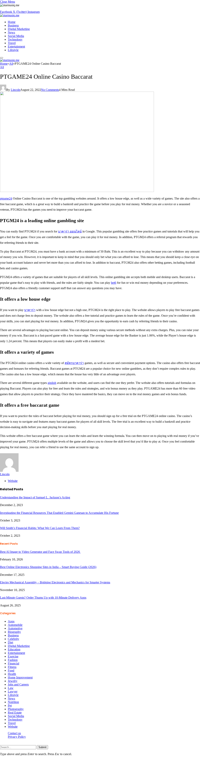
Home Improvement (20, 677)
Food (11, 670)
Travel (12, 43)
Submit (42, 747)
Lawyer (12, 691)
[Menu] (1, 57)
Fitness (12, 667)
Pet (10, 705)
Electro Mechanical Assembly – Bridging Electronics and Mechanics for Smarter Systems (55, 582)
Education (14, 649)
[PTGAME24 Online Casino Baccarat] (77, 191)
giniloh (52, 382)
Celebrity (13, 639)
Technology (15, 39)
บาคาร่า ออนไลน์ (70, 231)
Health (12, 674)
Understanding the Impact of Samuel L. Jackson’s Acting (35, 497)
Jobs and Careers (18, 684)
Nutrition (13, 702)
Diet (10, 642)
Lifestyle (13, 50)
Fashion (13, 660)
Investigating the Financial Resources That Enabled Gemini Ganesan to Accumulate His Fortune (59, 512)
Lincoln (15, 89)
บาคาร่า (29, 310)
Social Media (16, 36)
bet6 (113, 282)
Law (10, 688)
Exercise (13, 656)
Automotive (15, 628)
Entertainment (16, 46)
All (2, 67)
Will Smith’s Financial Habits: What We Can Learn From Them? (40, 528)
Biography (14, 632)
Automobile (15, 624)
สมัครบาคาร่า (74, 363)
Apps (11, 621)
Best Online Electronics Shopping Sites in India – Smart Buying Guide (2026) (48, 567)
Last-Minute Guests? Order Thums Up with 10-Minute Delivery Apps (43, 597)
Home (11, 22)
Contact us (14, 733)
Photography (16, 709)
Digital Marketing (19, 29)
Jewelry (12, 681)
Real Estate (15, 712)
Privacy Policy (17, 736)
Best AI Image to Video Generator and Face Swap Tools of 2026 (40, 551)
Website (13, 726)
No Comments (50, 89)
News (11, 32)
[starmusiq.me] (9, 15)
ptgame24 (6, 198)
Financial (13, 663)
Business (13, 25)
